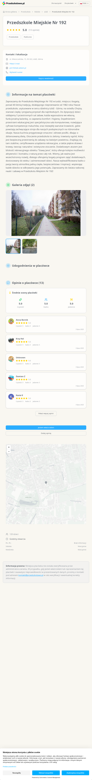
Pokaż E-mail (15, 63)
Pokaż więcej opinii (46, 413)
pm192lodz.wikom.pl (18, 68)
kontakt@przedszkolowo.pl (30, 575)
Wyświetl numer (16, 72)
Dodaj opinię (46, 433)
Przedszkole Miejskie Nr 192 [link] (63, 12)
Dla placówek (69, 3)
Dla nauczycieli (56, 3)
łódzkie (37, 12)
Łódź (46, 12)
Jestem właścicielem (46, 427)
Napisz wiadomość (46, 78)
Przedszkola (25, 12)
